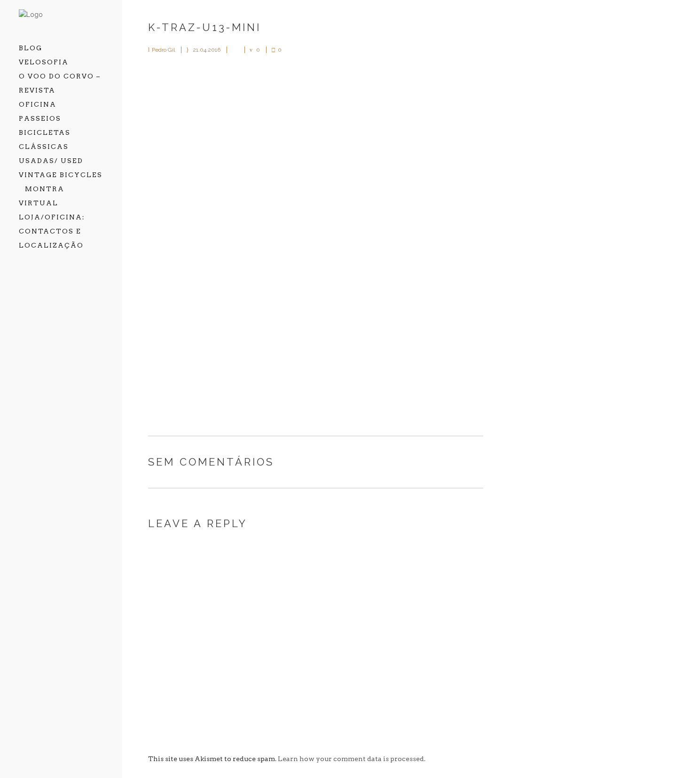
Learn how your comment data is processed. (351, 758)
